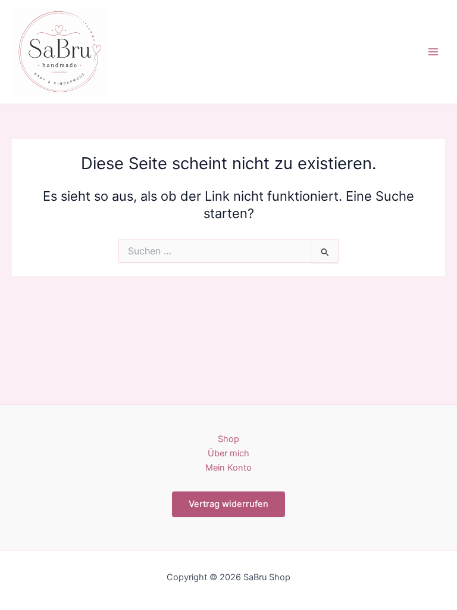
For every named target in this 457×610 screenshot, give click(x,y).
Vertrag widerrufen (228, 504)
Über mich (228, 453)
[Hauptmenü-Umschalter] (433, 52)
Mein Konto (228, 467)
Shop (228, 439)
